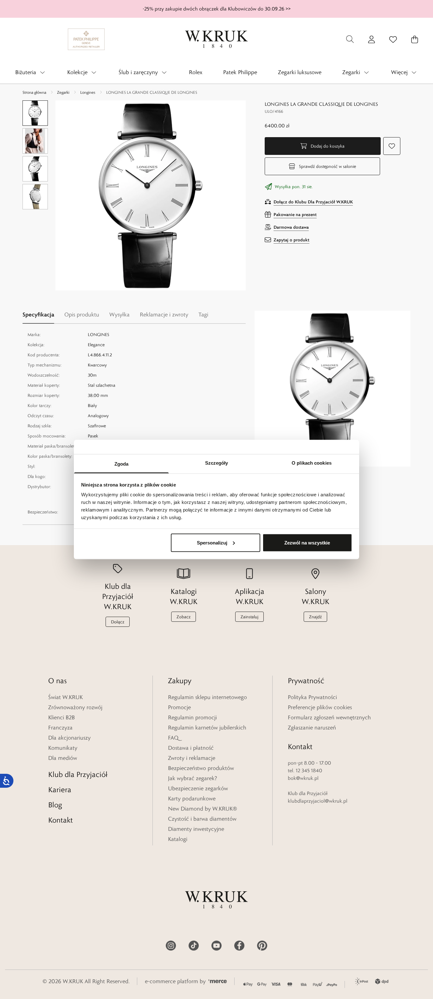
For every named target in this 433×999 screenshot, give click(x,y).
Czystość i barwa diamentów (202, 818)
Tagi (203, 314)
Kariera (59, 789)
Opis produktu (81, 314)
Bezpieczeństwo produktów (201, 768)
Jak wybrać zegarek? (192, 778)
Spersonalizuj (212, 542)
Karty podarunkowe (192, 798)
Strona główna (34, 92)
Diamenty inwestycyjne (196, 828)
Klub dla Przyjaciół (77, 774)
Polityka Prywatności (312, 697)
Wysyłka (119, 314)
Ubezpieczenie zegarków (198, 788)
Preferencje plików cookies (320, 707)
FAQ (173, 737)
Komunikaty (62, 747)
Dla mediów (62, 757)
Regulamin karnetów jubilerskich (207, 727)
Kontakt (60, 819)
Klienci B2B (61, 717)
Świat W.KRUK (65, 697)
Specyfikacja (38, 314)
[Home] (216, 39)
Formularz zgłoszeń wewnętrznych (329, 717)
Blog (55, 804)
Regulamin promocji (192, 717)
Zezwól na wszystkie (307, 542)
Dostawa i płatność (191, 747)
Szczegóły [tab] (216, 463)
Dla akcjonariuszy (69, 737)
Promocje (179, 707)
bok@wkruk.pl (303, 778)
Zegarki (63, 92)
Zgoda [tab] (121, 464)
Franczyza (60, 727)
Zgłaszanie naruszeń (312, 727)
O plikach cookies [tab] (312, 463)
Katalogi (177, 839)
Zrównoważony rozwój (75, 707)
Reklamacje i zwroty (164, 314)
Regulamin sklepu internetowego (207, 697)
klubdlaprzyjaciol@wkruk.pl (317, 801)
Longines (87, 92)
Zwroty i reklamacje (191, 757)
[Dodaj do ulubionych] (391, 146)
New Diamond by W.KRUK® (202, 808)
